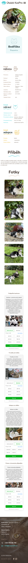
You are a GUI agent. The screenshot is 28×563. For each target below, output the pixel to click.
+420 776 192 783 (10, 543)
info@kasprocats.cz (11, 546)
